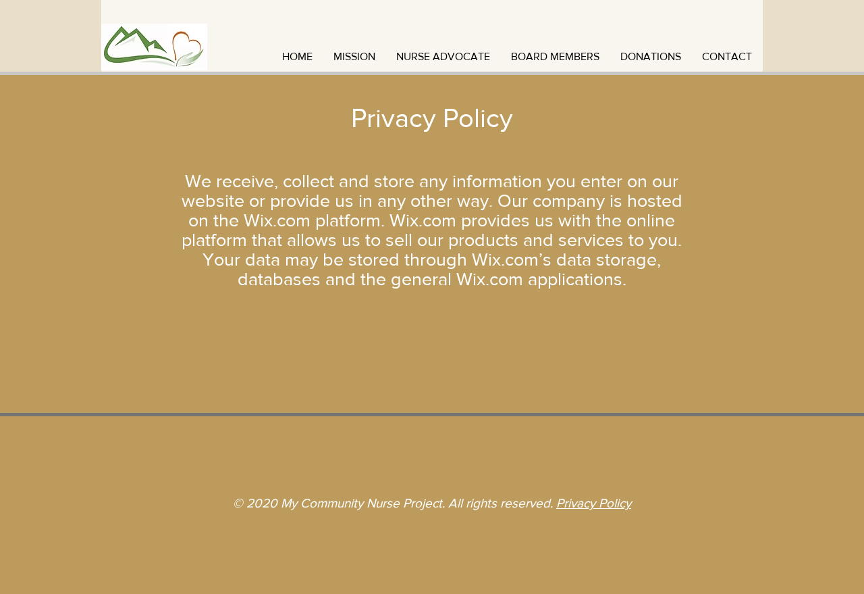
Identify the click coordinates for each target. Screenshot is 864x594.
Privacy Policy (593, 503)
